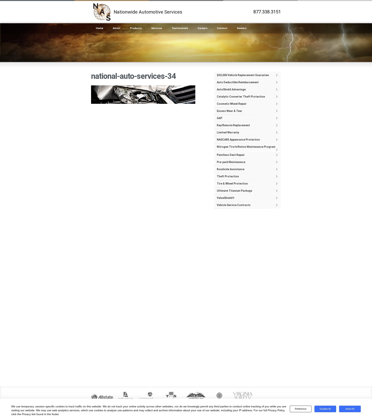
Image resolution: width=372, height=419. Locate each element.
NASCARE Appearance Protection (238, 139)
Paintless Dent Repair (231, 154)
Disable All (325, 409)
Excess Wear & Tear (229, 110)
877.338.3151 (267, 12)
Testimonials (180, 28)
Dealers (241, 28)
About (116, 28)
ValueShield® (225, 197)
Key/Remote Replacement (233, 125)
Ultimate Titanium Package (234, 190)
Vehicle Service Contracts (234, 205)
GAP (219, 118)
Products (136, 28)
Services (156, 28)
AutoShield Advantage (231, 89)
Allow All (349, 409)
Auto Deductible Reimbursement (238, 82)
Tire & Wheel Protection (232, 183)
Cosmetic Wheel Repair (232, 103)
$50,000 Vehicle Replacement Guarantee (243, 75)
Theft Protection (228, 176)
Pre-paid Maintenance (231, 162)
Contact (222, 28)
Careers (202, 28)
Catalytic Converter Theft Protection (241, 96)
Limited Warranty (228, 132)
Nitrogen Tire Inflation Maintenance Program (246, 146)
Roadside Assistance (230, 169)
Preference (301, 409)
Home (99, 28)
